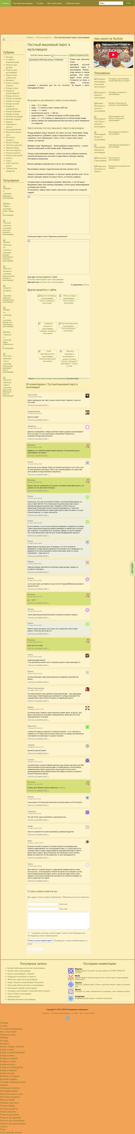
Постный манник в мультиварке (8, 232)
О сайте (40, 3)
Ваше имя (63, 904)
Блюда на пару (12, 114)
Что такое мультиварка (23, 3)
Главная (5, 3)
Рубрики (4, 1038)
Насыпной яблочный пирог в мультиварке (8, 393)
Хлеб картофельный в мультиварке (47, 360)
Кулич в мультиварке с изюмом (21, 974)
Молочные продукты (10, 1097)
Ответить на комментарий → (38, 405)
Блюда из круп (12, 88)
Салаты (9, 158)
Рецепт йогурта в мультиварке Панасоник (25, 982)
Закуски (9, 122)
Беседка (9, 57)
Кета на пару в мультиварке (68, 302)
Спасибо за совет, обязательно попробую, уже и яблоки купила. (102, 991)
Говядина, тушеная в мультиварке (48, 332)
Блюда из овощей (13, 98)
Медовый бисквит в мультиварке (21, 999)
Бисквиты (10, 80)
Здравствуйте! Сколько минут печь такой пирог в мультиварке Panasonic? (101, 978)
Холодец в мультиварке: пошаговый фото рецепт (119, 80)
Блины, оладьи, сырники (12, 1046)
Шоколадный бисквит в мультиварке (118, 133)
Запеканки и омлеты (10, 1088)
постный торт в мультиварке (51, 282)
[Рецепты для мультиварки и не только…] (67, 20)
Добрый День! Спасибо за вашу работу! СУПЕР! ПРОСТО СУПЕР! (100, 972)
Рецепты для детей (14, 155)
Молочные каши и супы (11, 1094)
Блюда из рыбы (12, 104)
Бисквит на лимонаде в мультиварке (8, 324)
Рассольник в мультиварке (114, 159)
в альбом (61, 788)
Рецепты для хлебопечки (12, 1120)
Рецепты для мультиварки (56, 378)
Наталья (31, 782)
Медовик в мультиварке (8, 197)
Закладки (132, 568)
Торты (8, 161)
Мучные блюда (12, 142)
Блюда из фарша (13, 111)
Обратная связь (73, 3)
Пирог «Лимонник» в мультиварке (8, 345)
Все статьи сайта (54, 3)
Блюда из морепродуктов (12, 1052)
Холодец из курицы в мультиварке (118, 93)
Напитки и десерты (14, 145)
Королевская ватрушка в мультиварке (119, 146)
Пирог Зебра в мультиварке (19, 994)
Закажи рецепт (14, 996)
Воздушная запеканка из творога (119, 167)
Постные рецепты (13, 150)
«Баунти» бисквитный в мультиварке (8, 300)
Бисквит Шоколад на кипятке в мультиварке (8, 258)
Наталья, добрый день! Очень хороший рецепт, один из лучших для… (102, 985)
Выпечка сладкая (13, 119)
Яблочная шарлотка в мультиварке (23, 979)
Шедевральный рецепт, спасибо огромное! (93, 998)
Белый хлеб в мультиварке (19, 971)
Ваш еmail (63, 909)
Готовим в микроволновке (13, 1082)
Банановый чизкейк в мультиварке (22, 988)
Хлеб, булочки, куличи (10, 1132)
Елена (86, 285)
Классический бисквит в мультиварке (9, 278)
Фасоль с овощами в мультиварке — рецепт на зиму (69, 364)
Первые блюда (12, 148)
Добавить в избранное (79, 55)
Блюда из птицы (13, 101)
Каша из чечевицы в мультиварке (47, 302)
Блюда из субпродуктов (11, 1067)
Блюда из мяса (12, 96)
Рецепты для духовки (10, 1118)
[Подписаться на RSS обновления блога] (125, 29)
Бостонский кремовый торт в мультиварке (8, 369)
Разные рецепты (13, 153)
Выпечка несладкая (14, 116)
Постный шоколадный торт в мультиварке (46, 279)
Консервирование (13, 129)
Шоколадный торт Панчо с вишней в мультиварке (116, 118)
